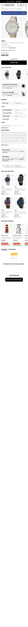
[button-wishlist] (23, 5)
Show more (4, 145)
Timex (12, 165)
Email (9, 159)
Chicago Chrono (18, 165)
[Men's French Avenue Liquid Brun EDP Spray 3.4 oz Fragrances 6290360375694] (11, 225)
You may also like (6, 67)
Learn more (9, 87)
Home (3, 165)
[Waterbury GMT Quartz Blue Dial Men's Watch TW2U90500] (12, 198)
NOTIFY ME (14, 62)
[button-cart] (26, 5)
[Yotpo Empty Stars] (4, 47)
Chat (12, 159)
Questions (12, 249)
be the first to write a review (14, 279)
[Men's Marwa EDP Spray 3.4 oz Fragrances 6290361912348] (22, 225)
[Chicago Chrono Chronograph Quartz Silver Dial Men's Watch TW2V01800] (24, 18)
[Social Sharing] (20, 18)
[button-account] (21, 5)
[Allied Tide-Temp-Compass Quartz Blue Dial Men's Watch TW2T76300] (25, 198)
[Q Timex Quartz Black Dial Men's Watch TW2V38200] (25, 175)
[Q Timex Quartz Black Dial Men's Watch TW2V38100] (12, 175)
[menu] (2, 5)
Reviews (4, 249)
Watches (8, 165)
